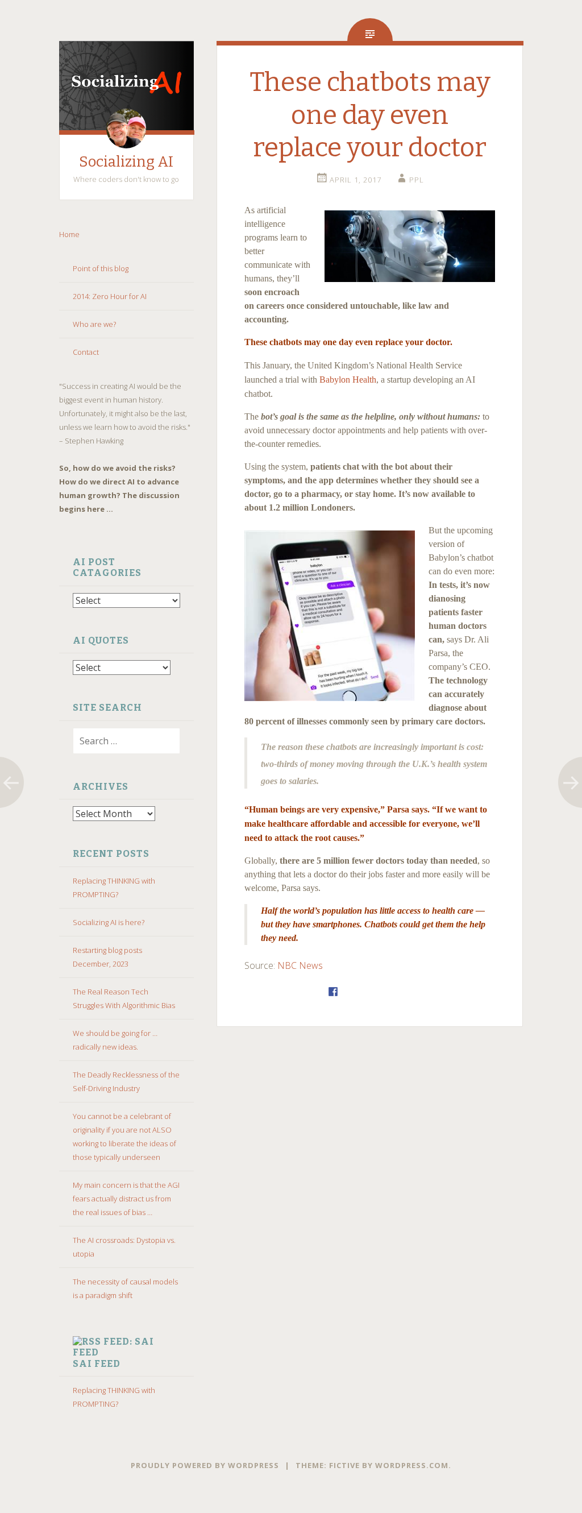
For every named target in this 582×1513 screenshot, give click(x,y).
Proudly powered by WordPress (205, 1465)
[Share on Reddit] (362, 991)
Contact (86, 352)
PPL (416, 180)
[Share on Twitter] (347, 991)
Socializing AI (126, 162)
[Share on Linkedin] (392, 991)
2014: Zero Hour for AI (110, 296)
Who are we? (94, 324)
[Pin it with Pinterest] (377, 991)
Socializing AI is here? (108, 922)
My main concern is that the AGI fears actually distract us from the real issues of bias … (126, 1198)
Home (70, 234)
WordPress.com (411, 1465)
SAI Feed (96, 1363)
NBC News (300, 965)
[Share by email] (406, 991)
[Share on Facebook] (333, 991)
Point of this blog (100, 268)
